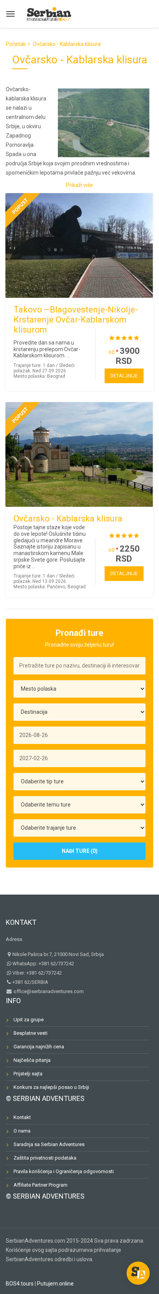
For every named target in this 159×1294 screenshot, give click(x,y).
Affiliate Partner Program (41, 1185)
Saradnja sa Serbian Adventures (49, 1144)
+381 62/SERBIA (30, 982)
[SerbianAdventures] (49, 13)
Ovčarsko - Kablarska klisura (68, 518)
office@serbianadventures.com (48, 991)
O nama (22, 1131)
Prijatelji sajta (28, 1074)
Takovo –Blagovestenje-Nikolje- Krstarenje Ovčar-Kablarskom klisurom (76, 320)
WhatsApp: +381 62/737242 (43, 963)
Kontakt (21, 922)
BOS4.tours (20, 1283)
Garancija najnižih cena (39, 1046)
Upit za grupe (29, 1019)
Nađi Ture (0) (80, 851)
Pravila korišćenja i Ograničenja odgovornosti (64, 1171)
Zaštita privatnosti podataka (45, 1158)
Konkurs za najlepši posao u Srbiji (51, 1087)
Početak (16, 44)
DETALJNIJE (124, 376)
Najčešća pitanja (32, 1060)
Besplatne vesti (30, 1033)
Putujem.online (55, 1283)
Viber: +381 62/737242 (37, 973)
